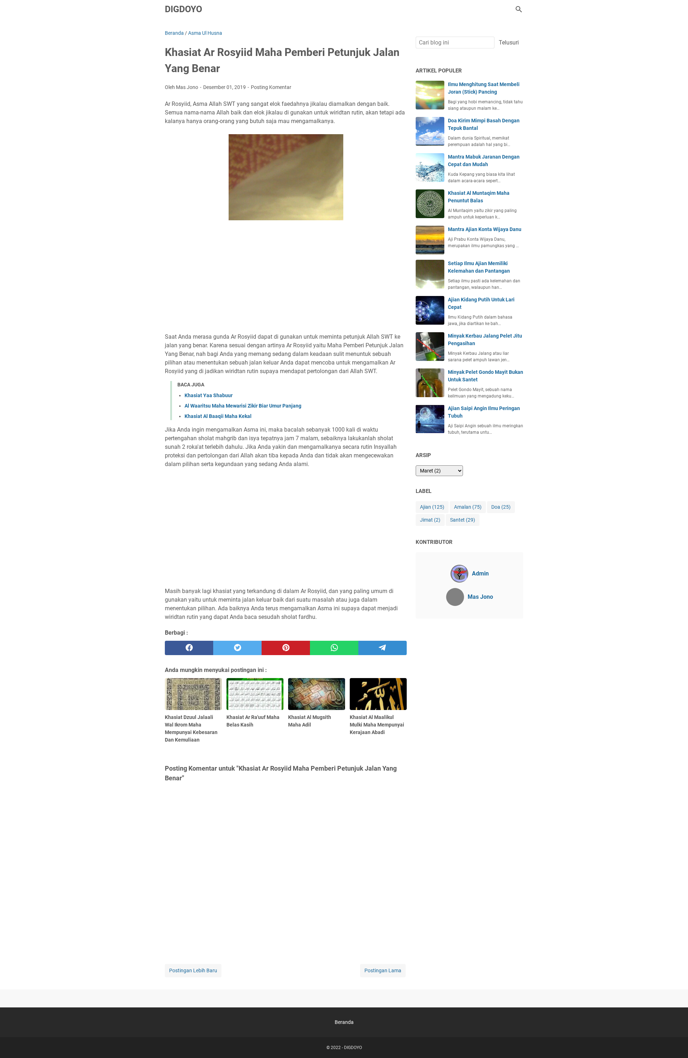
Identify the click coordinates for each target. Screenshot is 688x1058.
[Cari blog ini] (519, 9)
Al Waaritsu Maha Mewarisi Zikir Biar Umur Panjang (243, 406)
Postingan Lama (382, 970)
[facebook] (189, 648)
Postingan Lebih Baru (193, 970)
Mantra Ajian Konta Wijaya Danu (484, 229)
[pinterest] (286, 648)
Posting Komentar (271, 87)
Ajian (432, 507)
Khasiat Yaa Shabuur (209, 395)
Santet (462, 520)
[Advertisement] (286, 277)
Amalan (468, 507)
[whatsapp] (334, 648)
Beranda (344, 1022)
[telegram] (382, 648)
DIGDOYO (183, 9)
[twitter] (237, 648)
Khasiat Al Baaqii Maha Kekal (218, 416)
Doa (501, 507)
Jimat (430, 520)
